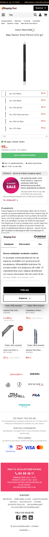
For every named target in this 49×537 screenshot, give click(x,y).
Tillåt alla (24, 290)
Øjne (3, 23)
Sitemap (35, 526)
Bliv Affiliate (26, 502)
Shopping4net (6, 21)
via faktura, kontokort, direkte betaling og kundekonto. (24, 439)
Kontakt (14, 502)
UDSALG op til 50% (10, 2)
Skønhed (18, 21)
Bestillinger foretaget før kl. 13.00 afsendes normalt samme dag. (24, 431)
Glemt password (40, 499)
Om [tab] (40, 244)
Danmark (23, 530)
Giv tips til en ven (13, 167)
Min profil (7, 499)
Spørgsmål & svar (22, 499)
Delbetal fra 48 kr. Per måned (13, 150)
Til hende (27, 21)
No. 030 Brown (27, 107)
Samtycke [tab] (9, 244)
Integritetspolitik (16, 505)
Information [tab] (24, 244)
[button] (45, 15)
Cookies (37, 502)
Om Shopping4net (35, 505)
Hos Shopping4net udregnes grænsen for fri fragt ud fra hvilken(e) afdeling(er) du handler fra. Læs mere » (24, 421)
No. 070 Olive (27, 128)
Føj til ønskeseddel (13, 163)
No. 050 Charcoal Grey (27, 114)
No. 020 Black (27, 100)
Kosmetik (36, 21)
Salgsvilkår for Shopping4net (25, 507)
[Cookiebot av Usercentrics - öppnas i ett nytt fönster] (34, 237)
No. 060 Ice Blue (27, 121)
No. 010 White (27, 93)
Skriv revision (34, 163)
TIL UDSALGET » (10, 200)
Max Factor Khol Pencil (29, 23)
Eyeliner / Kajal (13, 23)
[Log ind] (40, 15)
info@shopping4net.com (24, 487)
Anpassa (23, 298)
